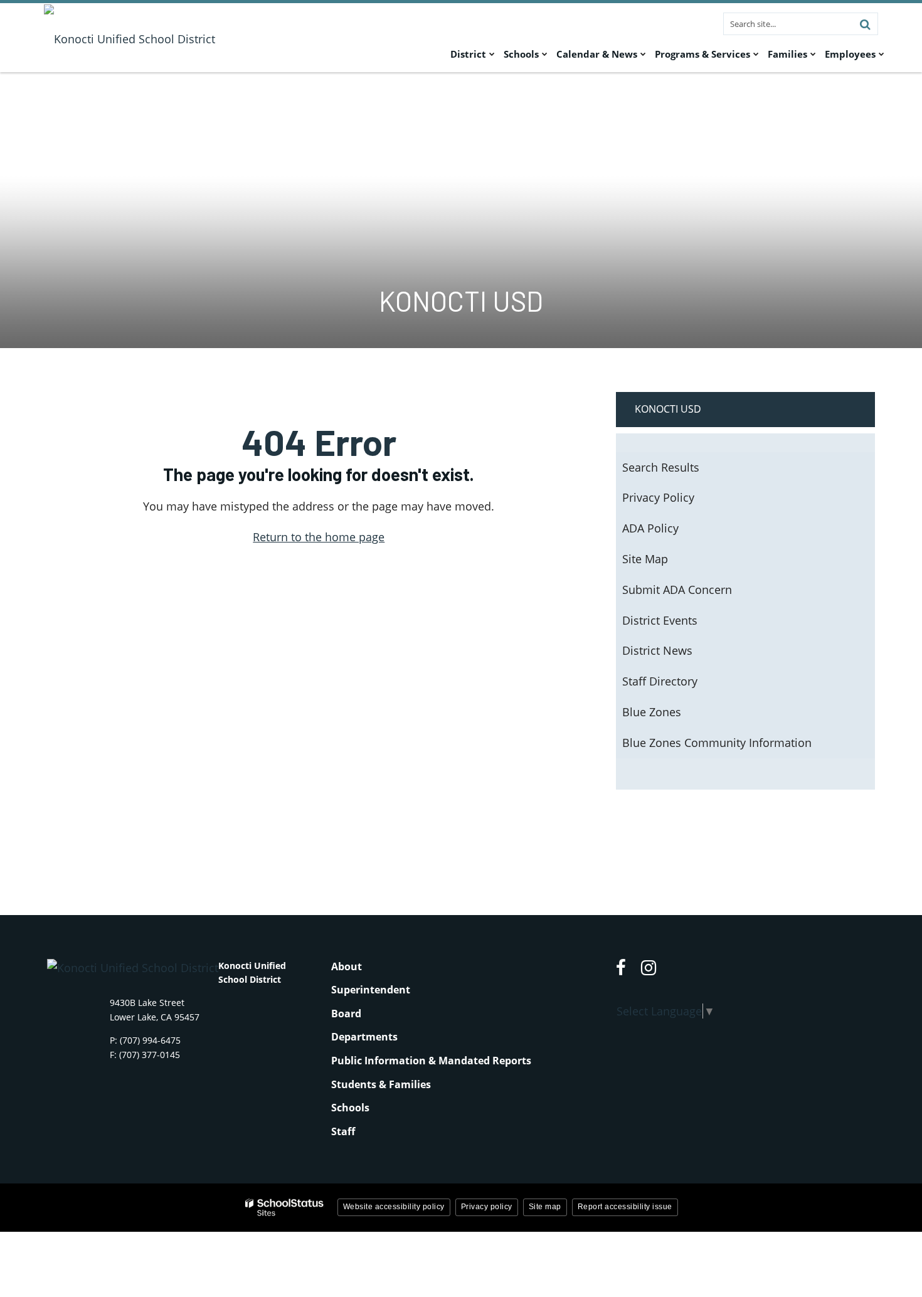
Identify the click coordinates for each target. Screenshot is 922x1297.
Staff (343, 1131)
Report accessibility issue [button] (625, 1206)
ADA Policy (650, 528)
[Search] (864, 23)
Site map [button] (545, 1206)
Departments (364, 1037)
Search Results (660, 467)
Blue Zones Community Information (717, 742)
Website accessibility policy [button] (394, 1206)
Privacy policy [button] (486, 1206)
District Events (659, 620)
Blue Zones (651, 711)
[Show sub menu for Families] (813, 54)
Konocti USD (668, 409)
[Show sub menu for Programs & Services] (756, 54)
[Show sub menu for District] (492, 54)
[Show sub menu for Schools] (545, 54)
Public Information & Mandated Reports (431, 1060)
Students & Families (381, 1084)
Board (346, 1013)
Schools (350, 1107)
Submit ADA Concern (677, 589)
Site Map (645, 558)
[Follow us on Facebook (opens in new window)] (621, 968)
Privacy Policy (658, 497)
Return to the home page (318, 536)
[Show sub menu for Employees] (881, 54)
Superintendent (370, 990)
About (346, 966)
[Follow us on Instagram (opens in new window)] (648, 968)
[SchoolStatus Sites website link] (285, 1208)
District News (657, 650)
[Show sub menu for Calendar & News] (643, 54)
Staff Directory (659, 681)
